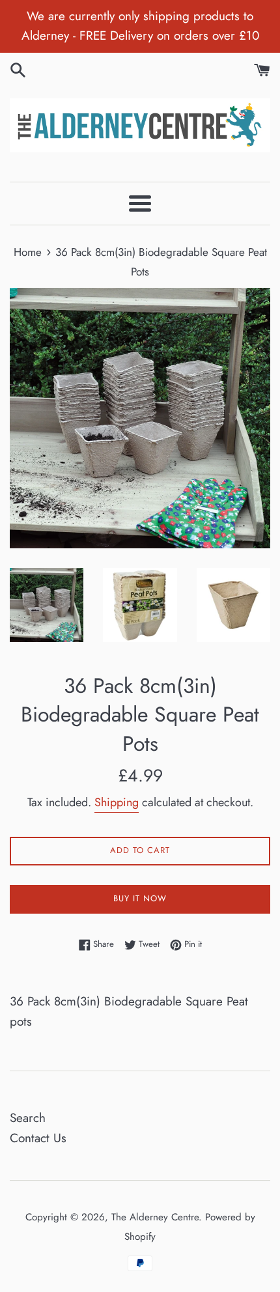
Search (28, 1118)
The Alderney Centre (155, 1217)
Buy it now (140, 898)
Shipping (116, 802)
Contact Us (38, 1138)
